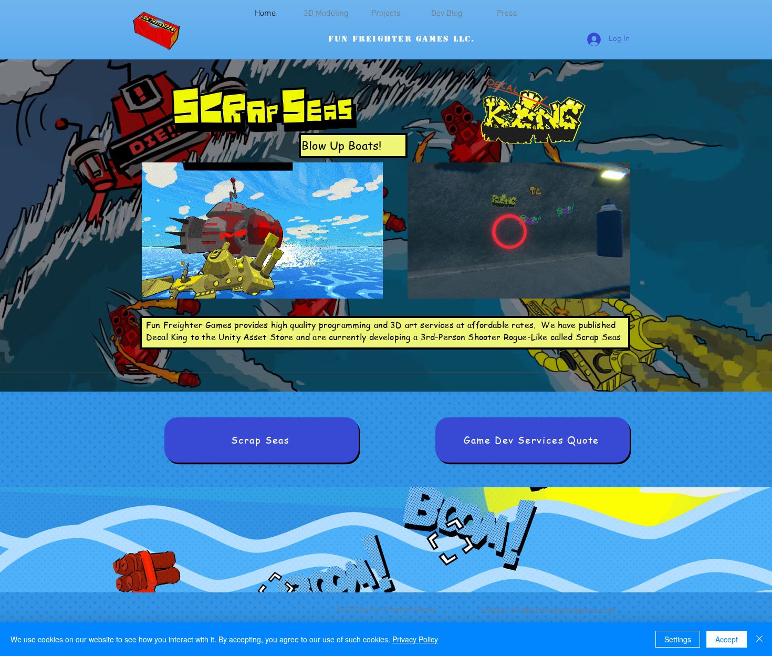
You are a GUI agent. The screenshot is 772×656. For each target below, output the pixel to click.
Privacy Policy (415, 639)
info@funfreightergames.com (562, 611)
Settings (677, 639)
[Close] (759, 639)
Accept (726, 639)
